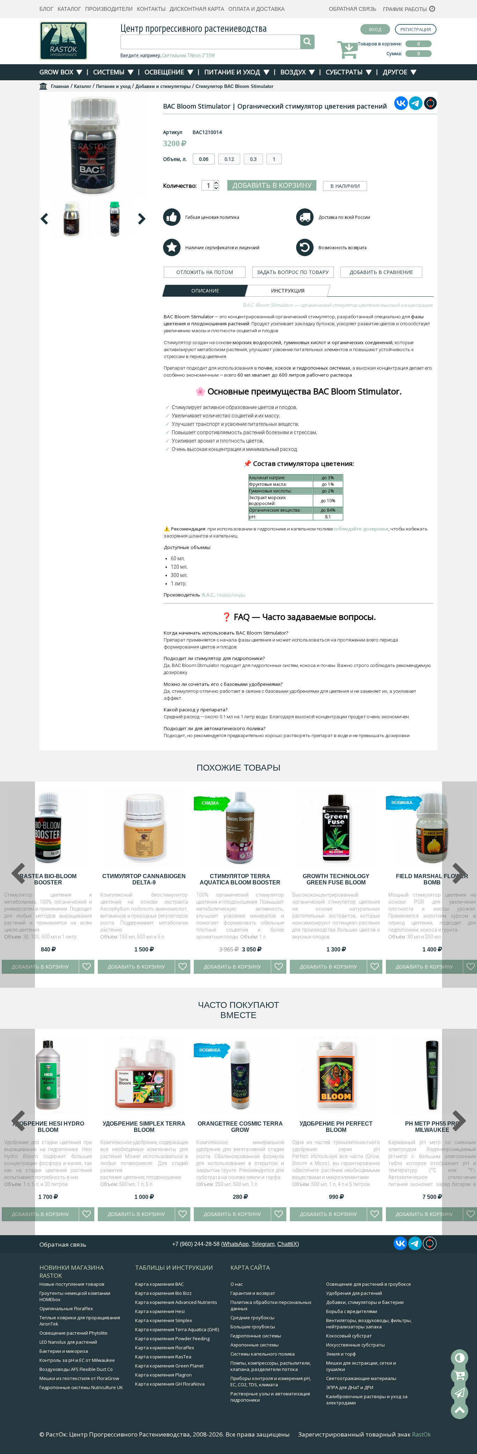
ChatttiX (287, 1244)
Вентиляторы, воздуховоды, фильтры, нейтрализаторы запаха (369, 1323)
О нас (236, 1284)
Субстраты (344, 72)
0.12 (229, 159)
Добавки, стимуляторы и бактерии (365, 1302)
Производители (109, 9)
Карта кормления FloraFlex (164, 1347)
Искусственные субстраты (355, 1345)
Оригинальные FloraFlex (66, 1308)
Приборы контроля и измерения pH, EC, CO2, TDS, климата (270, 1381)
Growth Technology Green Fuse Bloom (336, 879)
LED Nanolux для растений (68, 1342)
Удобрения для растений (354, 1293)
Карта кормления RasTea (163, 1356)
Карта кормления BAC (159, 1284)
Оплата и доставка (256, 9)
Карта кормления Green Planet (169, 1366)
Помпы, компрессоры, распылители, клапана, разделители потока (270, 1366)
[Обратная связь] (459, 1393)
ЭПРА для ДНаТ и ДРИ (349, 1387)
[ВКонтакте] (401, 108)
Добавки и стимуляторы (163, 86)
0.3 (253, 159)
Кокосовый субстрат (349, 1336)
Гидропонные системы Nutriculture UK (81, 1387)
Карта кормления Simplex (163, 1320)
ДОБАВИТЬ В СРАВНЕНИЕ (381, 272)
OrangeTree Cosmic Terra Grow (240, 1127)
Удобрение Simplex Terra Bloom (144, 1127)
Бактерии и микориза (63, 1351)
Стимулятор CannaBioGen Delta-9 (144, 879)
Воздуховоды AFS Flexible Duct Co (76, 1369)
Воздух (293, 72)
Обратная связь (352, 9)
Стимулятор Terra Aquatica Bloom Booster (240, 879)
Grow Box (56, 72)
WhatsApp (236, 1244)
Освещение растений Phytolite (73, 1333)
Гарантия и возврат (252, 1293)
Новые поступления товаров (71, 1284)
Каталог (69, 9)
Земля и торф (341, 1354)
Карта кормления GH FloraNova (170, 1384)
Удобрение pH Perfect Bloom (336, 1127)
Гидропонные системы (255, 1336)
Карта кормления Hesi (160, 1311)
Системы (108, 72)
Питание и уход (232, 72)
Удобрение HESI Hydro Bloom (48, 1127)
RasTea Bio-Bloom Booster (48, 879)
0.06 (203, 159)
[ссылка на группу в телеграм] (416, 108)
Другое (395, 72)
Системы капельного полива (262, 1354)
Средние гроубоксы (252, 1317)
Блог (46, 9)
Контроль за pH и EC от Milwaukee (77, 1360)
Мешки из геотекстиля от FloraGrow (79, 1378)
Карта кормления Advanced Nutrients (176, 1302)
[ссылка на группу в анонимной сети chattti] (430, 108)
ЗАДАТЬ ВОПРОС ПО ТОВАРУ (293, 272)
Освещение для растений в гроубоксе (368, 1284)
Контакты (151, 9)
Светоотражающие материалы (361, 1378)
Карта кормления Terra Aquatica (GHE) (177, 1329)
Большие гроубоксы (252, 1326)
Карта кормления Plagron (163, 1375)
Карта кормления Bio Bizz (163, 1293)
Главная (60, 86)
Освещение (164, 72)
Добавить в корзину (271, 185)
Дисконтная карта (197, 9)
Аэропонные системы (254, 1345)
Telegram (262, 1244)
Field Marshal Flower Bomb (432, 879)
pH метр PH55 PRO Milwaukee (432, 1127)
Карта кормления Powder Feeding (172, 1338)
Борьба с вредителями (351, 1311)
